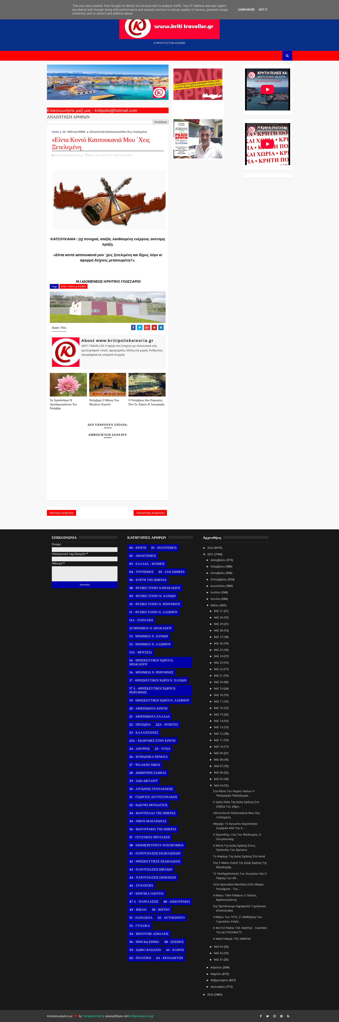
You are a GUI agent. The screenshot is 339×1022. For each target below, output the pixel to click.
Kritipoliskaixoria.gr (142, 1016)
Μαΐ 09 (219, 753)
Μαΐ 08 (219, 759)
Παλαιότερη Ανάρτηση (150, 513)
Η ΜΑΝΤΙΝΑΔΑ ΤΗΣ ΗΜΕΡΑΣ (232, 939)
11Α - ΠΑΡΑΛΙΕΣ (141, 620)
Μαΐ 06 (219, 772)
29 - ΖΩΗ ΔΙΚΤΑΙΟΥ (143, 781)
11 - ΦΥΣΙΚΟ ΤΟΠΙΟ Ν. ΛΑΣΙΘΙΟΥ (153, 612)
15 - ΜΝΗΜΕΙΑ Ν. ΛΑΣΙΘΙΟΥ (150, 644)
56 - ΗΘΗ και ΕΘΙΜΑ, (120, 155)
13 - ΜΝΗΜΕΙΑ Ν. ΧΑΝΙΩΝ (148, 636)
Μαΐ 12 (219, 733)
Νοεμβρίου (218, 566)
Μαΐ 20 (219, 682)
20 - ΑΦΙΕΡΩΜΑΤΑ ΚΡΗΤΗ (148, 709)
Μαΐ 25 (219, 650)
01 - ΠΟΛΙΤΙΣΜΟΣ (164, 548)
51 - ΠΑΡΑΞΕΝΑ (141, 918)
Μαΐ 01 (219, 959)
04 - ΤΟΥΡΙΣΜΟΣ (141, 572)
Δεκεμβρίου (219, 560)
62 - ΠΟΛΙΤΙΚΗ (140, 958)
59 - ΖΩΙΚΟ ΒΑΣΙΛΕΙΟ (145, 950)
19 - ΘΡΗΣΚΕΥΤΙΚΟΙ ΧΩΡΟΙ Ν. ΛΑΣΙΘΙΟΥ (159, 700)
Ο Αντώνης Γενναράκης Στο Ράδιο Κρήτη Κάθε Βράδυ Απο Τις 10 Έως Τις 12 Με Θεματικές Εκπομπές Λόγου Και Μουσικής (197, 107)
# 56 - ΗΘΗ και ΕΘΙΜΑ (73, 286)
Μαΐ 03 (219, 946)
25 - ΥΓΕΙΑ (162, 749)
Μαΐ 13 (219, 727)
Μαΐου (215, 605)
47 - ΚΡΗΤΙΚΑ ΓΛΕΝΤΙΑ (146, 894)
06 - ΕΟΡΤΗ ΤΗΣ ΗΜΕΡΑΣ (148, 580)
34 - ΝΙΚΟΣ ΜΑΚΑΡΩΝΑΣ (148, 821)
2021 (210, 554)
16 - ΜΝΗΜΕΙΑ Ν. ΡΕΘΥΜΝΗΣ (151, 672)
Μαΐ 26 (219, 643)
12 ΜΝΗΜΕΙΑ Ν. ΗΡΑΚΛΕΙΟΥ (150, 628)
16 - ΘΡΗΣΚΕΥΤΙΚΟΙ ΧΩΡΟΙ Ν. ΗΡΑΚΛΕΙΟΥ (151, 662)
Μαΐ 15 (219, 714)
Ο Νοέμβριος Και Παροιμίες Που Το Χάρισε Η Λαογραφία (146, 402)
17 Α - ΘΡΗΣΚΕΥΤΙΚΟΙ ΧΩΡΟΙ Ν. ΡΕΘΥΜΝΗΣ (152, 690)
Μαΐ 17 (219, 701)
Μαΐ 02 (219, 953)
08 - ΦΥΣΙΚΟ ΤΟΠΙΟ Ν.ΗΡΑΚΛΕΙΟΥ (154, 588)
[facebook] (261, 1016)
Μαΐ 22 (219, 669)
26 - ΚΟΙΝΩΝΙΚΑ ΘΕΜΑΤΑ (148, 757)
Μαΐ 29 (219, 624)
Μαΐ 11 (219, 740)
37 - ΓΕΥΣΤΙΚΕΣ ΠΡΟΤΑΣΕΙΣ (149, 837)
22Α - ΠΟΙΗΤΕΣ (167, 725)
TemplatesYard (92, 1016)
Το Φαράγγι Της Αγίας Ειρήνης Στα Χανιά (239, 856)
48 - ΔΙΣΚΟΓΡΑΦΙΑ (176, 902)
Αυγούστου (218, 586)
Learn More (246, 9)
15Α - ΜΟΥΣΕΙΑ (140, 652)
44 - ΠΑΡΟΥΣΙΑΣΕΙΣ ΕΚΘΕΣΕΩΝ (152, 878)
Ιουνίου (216, 599)
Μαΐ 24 (219, 656)
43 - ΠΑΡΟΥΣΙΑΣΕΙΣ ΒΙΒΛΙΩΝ (150, 869)
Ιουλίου (216, 592)
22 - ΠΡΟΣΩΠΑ (140, 725)
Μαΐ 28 (219, 630)
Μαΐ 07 (219, 766)
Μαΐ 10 (219, 746)
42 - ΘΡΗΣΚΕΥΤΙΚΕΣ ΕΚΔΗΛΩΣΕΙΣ (154, 861)
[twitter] (268, 1016)
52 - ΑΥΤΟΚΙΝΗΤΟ (171, 918)
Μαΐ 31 (219, 611)
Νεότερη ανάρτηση (61, 513)
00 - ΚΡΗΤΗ (137, 548)
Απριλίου (217, 967)
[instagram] (274, 1016)
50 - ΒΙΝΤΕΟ (161, 910)
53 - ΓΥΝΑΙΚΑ (139, 926)
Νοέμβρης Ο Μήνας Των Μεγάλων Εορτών (104, 402)
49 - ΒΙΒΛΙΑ (138, 910)
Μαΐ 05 (219, 779)
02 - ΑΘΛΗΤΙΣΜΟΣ (142, 556)
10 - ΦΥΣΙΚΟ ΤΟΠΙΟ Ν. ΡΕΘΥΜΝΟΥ (154, 604)
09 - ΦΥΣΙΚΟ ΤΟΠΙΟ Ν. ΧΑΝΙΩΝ (152, 596)
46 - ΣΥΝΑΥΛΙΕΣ (141, 886)
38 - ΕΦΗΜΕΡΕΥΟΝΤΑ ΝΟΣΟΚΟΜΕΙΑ (156, 845)
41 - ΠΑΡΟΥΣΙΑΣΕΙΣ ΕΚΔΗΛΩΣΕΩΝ (155, 853)
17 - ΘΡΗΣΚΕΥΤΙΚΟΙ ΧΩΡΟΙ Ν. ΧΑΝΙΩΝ (158, 680)
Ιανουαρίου (218, 986)
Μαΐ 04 (219, 785)
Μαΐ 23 (219, 662)
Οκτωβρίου (218, 573)
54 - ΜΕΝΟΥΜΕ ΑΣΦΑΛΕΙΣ (149, 934)
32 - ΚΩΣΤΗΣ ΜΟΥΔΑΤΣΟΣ (148, 805)
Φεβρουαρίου (220, 980)
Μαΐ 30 (219, 617)
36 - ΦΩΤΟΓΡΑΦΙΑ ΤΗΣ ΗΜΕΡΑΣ (152, 829)
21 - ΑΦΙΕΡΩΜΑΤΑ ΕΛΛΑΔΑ (149, 717)
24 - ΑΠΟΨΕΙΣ (139, 749)
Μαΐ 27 (219, 637)
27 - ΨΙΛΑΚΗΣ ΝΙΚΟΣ (144, 765)
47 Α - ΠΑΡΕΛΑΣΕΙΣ (143, 902)
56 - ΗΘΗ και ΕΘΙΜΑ (74, 131)
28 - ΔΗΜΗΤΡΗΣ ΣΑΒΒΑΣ (147, 773)
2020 (210, 994)
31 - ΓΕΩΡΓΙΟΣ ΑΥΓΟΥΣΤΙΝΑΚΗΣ (153, 797)
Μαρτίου (216, 974)
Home (55, 131)
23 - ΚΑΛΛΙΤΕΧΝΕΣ (143, 733)
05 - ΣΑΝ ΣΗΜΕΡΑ (172, 572)
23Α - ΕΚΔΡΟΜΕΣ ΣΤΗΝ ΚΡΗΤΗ (152, 741)
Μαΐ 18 (219, 695)
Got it (263, 9)
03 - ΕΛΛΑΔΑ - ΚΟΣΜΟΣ (147, 564)
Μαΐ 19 (219, 688)
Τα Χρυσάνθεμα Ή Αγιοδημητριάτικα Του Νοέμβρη (63, 404)
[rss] (288, 1016)
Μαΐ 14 (219, 721)
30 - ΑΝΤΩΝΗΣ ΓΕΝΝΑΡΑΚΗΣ (151, 789)
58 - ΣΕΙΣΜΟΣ (174, 942)
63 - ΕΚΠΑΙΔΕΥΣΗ (169, 958)
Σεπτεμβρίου (219, 579)
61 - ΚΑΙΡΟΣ (175, 950)
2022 (210, 548)
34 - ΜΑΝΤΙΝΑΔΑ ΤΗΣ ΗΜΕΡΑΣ (152, 813)
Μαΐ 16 (219, 708)
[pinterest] (281, 1016)
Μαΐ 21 (219, 675)
